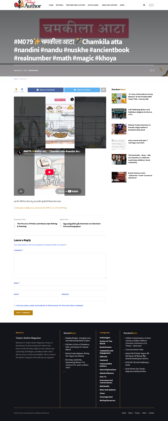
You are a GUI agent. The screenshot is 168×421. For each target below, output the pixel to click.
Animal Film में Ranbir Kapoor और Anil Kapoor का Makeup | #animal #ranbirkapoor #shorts (137, 356)
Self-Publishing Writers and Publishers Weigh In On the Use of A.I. (140, 111)
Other (102, 393)
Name (17, 283)
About (130, 413)
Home (51, 5)
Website (65, 294)
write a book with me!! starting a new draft (137, 141)
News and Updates (109, 5)
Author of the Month (106, 342)
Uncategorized (106, 397)
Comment (19, 250)
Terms (144, 413)
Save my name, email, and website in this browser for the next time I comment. (50, 305)
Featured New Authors (75, 5)
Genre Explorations (108, 369)
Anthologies (93, 5)
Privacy (137, 413)
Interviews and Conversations (106, 381)
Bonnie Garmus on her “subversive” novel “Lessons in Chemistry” (140, 175)
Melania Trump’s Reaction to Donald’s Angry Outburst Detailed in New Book (139, 127)
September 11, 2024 (20, 70)
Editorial (59, 5)
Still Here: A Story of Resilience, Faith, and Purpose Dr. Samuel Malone (77, 347)
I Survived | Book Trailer (134, 349)
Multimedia (33, 70)
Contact (151, 413)
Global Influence (107, 373)
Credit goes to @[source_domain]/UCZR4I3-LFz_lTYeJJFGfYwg (40, 208)
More (122, 5)
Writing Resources (107, 400)
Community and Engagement (106, 352)
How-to (103, 377)
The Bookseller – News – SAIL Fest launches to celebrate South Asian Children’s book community (139, 159)
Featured (104, 360)
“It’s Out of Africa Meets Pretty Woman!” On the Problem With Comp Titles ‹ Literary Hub (140, 96)
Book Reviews (106, 347)
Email (17, 294)
